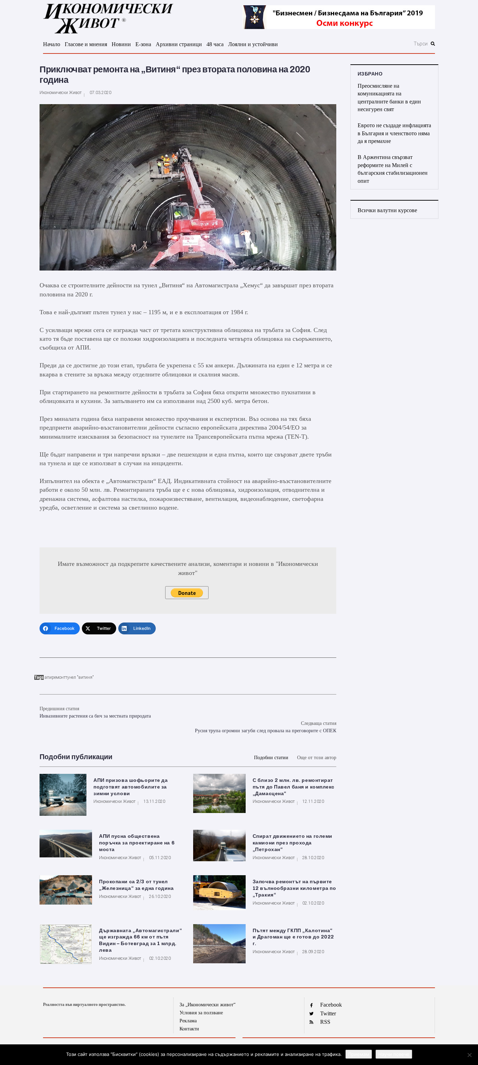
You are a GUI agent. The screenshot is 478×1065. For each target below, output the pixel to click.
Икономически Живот (61, 92)
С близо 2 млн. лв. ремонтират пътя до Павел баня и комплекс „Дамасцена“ (294, 787)
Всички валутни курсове (387, 210)
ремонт (58, 677)
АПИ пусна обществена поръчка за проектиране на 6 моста (137, 843)
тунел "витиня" (79, 677)
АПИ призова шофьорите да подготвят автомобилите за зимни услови (130, 787)
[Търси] (383, 43)
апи (48, 677)
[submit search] (433, 44)
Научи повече (393, 1054)
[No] (469, 1054)
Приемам (358, 1054)
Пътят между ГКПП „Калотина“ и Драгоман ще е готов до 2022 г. (293, 937)
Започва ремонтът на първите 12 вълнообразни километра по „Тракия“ (294, 888)
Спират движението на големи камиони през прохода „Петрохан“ (292, 843)
